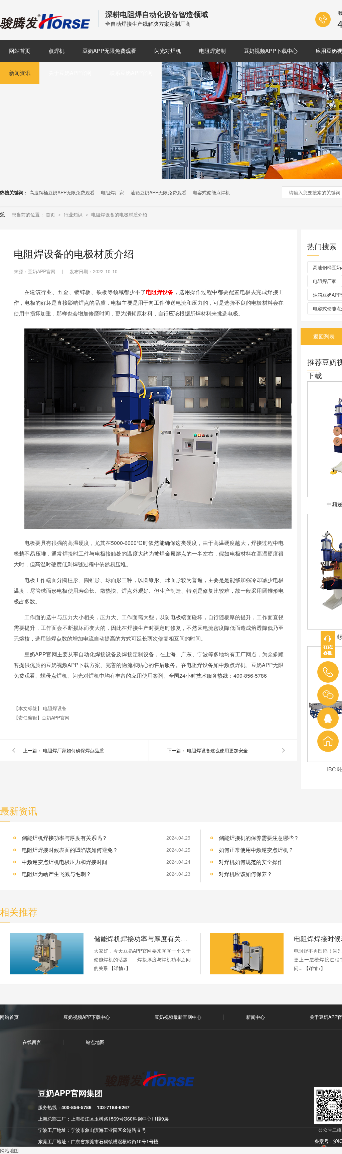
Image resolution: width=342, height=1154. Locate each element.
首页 (51, 214)
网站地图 (9, 1150)
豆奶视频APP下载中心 (271, 51)
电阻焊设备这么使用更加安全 (217, 750)
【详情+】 (120, 968)
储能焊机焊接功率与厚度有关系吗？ (64, 838)
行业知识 (74, 214)
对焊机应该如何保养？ (245, 874)
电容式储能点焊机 (211, 192)
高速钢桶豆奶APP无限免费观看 (62, 192)
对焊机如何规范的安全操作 (251, 862)
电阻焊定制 (212, 51)
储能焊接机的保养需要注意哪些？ (259, 838)
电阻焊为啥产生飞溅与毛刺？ (56, 874)
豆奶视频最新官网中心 (178, 1017)
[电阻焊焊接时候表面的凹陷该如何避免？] (247, 953)
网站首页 (19, 51)
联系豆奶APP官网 (131, 73)
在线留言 (31, 1042)
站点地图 (95, 1042)
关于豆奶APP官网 (70, 73)
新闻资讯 (19, 73)
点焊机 (56, 51)
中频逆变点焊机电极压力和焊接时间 (64, 862)
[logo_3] (153, 1079)
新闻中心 (255, 1017)
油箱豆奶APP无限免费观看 (158, 192)
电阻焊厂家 (112, 192)
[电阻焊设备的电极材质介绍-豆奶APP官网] (46, 26)
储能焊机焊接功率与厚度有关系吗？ (142, 938)
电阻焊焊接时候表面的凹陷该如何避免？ (70, 850)
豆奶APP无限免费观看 (109, 51)
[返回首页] (328, 741)
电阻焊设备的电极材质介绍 (119, 214)
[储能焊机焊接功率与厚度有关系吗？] (46, 953)
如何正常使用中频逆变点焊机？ (256, 850)
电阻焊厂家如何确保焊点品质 (73, 750)
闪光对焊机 (167, 51)
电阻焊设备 (54, 708)
